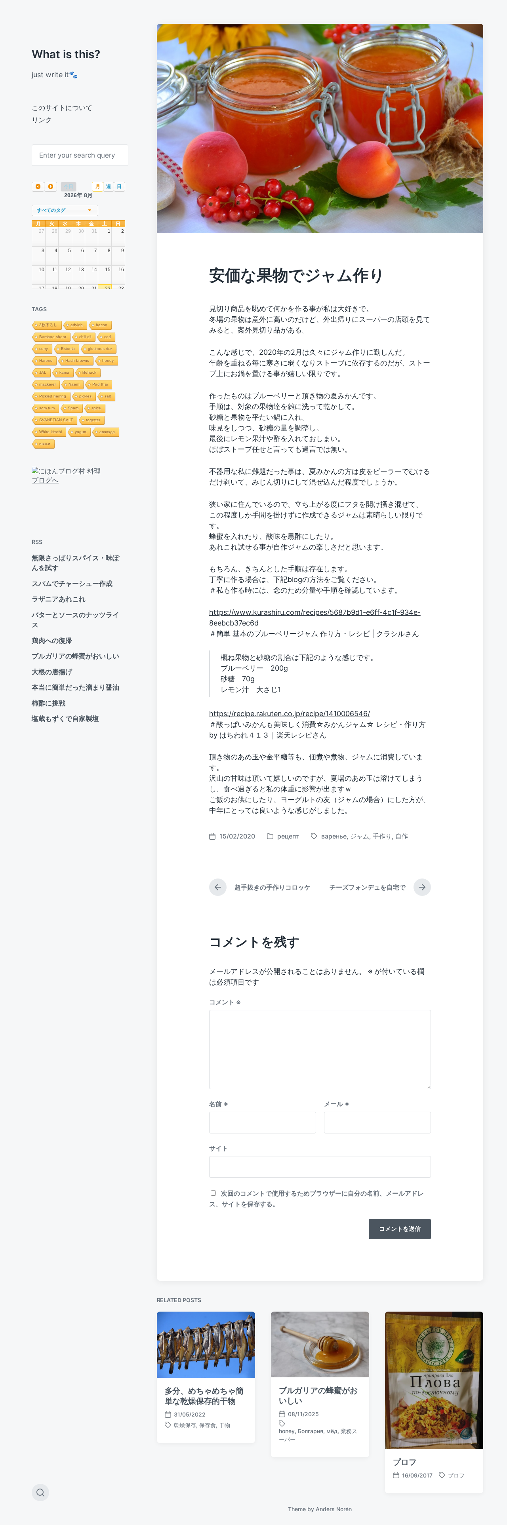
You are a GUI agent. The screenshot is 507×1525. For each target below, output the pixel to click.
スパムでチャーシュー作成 (72, 584)
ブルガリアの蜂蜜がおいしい (75, 656)
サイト (218, 1148)
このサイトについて (62, 108)
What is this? (66, 54)
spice (96, 408)
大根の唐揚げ (52, 672)
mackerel (47, 384)
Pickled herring (52, 396)
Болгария (310, 1431)
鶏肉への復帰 (52, 641)
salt (108, 396)
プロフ (405, 1462)
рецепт (288, 836)
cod (107, 337)
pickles (85, 396)
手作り (382, 836)
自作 (401, 836)
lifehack (89, 372)
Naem (74, 384)
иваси (44, 443)
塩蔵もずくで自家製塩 (65, 719)
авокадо (107, 432)
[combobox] (65, 210)
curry (43, 348)
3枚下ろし (48, 325)
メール (336, 1104)
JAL (42, 372)
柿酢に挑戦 (48, 703)
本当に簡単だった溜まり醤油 (75, 687)
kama (64, 372)
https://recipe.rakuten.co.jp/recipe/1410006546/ (289, 713)
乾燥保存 (185, 1425)
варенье (334, 836)
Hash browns (77, 360)
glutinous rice (100, 348)
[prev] (38, 187)
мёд (331, 1431)
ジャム (359, 836)
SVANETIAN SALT (56, 420)
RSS (37, 541)
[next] (50, 187)
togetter (93, 420)
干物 (224, 1425)
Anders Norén (334, 1509)
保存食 (207, 1425)
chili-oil (85, 337)
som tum (47, 408)
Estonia (68, 348)
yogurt (80, 432)
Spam (73, 408)
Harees (45, 360)
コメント (225, 1002)
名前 (218, 1104)
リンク (42, 120)
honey (108, 360)
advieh (77, 325)
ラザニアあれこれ (59, 599)
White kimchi (50, 432)
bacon (101, 325)
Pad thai (100, 384)
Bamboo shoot (52, 337)
